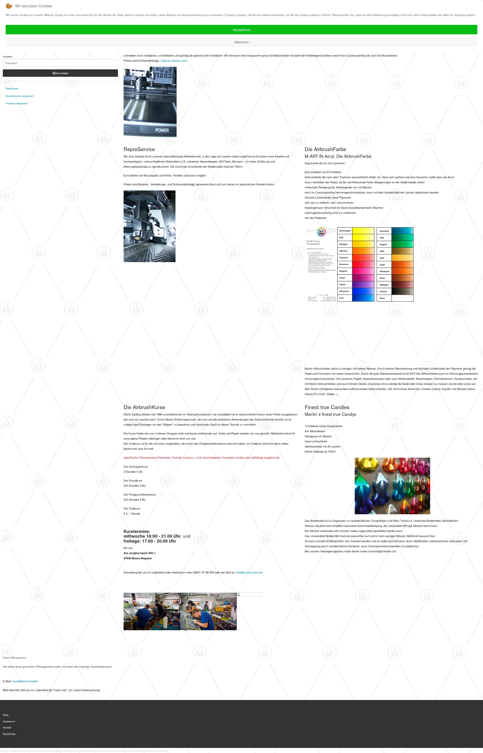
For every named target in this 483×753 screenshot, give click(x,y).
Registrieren (12, 88)
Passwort (7, 56)
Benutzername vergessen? (20, 96)
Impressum (9, 721)
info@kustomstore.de (249, 572)
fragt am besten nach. (174, 60)
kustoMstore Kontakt (25, 681)
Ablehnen (241, 41)
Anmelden (61, 73)
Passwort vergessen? (17, 103)
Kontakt (7, 727)
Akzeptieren (242, 29)
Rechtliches (9, 734)
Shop (5, 715)
